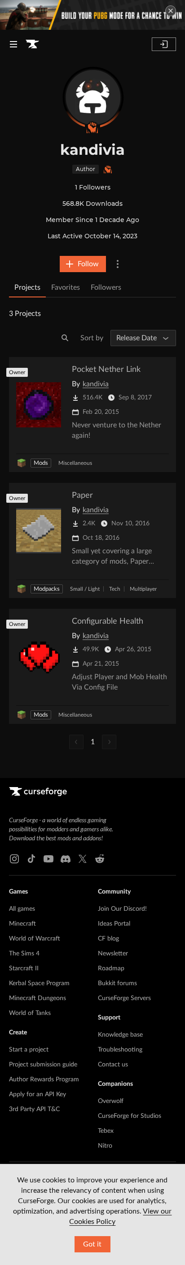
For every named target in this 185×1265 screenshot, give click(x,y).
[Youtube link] (48, 858)
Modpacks (47, 589)
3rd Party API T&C (34, 1109)
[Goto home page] (32, 44)
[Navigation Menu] (13, 44)
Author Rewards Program (44, 1079)
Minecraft (22, 924)
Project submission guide (43, 1064)
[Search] (65, 338)
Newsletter (113, 953)
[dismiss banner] (170, 10)
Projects (27, 287)
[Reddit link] (99, 858)
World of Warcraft (34, 939)
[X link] (82, 858)
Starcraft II (24, 968)
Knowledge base (120, 1035)
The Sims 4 (24, 953)
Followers (106, 287)
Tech (114, 589)
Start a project (28, 1050)
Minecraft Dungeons (37, 998)
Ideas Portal (114, 924)
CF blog (108, 939)
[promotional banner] (92, 15)
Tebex (106, 1131)
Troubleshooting (120, 1050)
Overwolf (110, 1101)
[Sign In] (164, 44)
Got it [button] (92, 1244)
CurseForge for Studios (129, 1116)
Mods (41, 463)
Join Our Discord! (122, 909)
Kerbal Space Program (39, 983)
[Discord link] (65, 858)
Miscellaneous (75, 463)
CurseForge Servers (124, 998)
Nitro (105, 1146)
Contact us (113, 1064)
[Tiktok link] (31, 858)
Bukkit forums (117, 983)
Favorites (65, 287)
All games (22, 909)
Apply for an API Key (37, 1094)
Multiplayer (143, 589)
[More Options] (118, 264)
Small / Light (85, 589)
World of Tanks (30, 1013)
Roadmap (111, 968)
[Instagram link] (14, 858)
